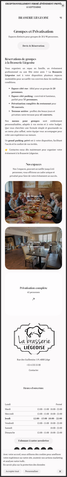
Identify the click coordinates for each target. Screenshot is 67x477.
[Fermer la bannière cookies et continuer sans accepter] (60, 471)
